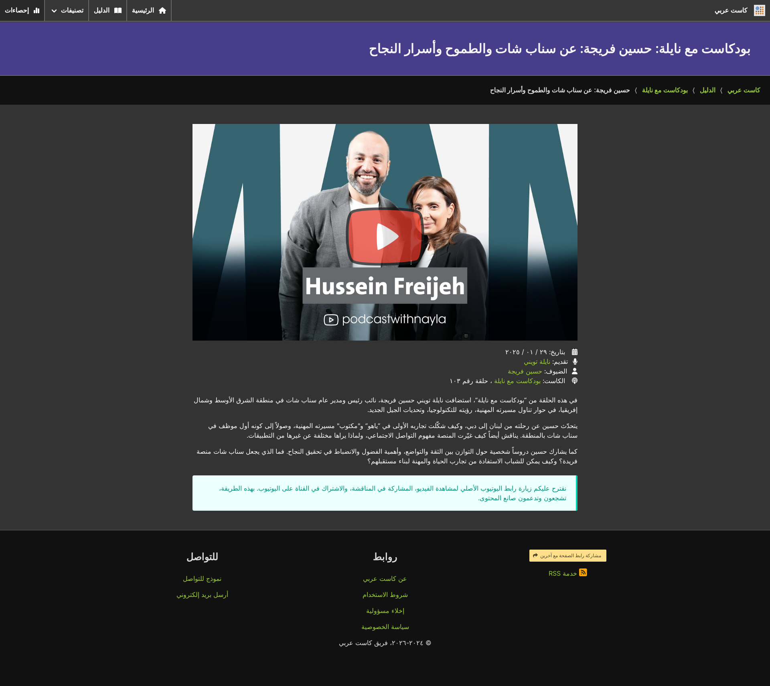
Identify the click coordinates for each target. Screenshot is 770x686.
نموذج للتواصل (202, 578)
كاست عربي (743, 90)
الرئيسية (143, 10)
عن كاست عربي (385, 578)
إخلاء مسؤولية (385, 611)
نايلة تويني (537, 361)
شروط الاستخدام (385, 595)
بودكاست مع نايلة (665, 90)
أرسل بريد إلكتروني (202, 595)
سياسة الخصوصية (385, 627)
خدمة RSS (564, 573)
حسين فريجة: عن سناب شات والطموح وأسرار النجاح (560, 90)
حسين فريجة (525, 371)
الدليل (101, 10)
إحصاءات (17, 10)
